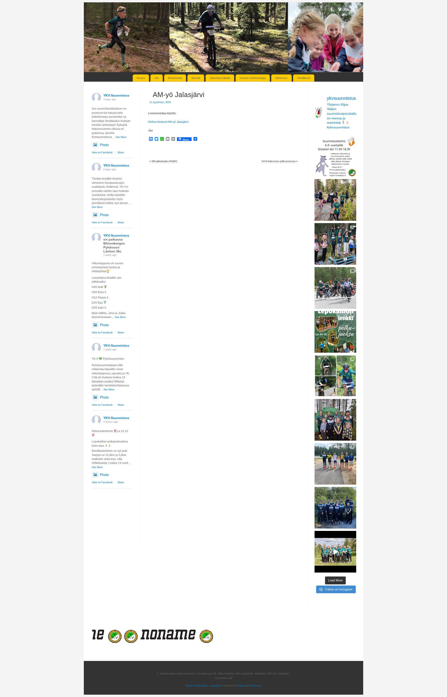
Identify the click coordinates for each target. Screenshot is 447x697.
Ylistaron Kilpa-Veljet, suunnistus (203, 685)
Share (120, 152)
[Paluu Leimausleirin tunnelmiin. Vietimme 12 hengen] (335, 552)
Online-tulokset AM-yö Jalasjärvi (168, 122)
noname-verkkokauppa (253, 78)
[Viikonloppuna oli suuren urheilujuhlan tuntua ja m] (335, 244)
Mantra (242, 685)
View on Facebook (102, 152)
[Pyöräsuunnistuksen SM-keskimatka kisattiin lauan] (335, 376)
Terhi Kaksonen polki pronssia (279, 161)
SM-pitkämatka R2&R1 (163, 161)
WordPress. (255, 685)
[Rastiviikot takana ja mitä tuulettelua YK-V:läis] (335, 420)
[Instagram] (356, 10)
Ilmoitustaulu (175, 78)
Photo (104, 145)
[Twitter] (339, 10)
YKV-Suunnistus (116, 95)
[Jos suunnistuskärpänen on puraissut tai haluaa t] (335, 156)
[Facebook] (331, 10)
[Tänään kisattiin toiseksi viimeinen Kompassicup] (335, 200)
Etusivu (141, 78)
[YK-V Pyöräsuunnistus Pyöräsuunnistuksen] (335, 288)
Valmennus (281, 78)
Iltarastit (195, 78)
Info (157, 78)
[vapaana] (103, 642)
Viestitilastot (303, 78)
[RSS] (348, 10)
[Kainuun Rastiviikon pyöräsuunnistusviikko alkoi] (335, 464)
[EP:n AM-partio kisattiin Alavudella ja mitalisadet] (335, 508)
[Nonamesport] (157, 642)
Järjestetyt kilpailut (220, 78)
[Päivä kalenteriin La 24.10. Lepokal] (335, 332)
